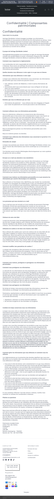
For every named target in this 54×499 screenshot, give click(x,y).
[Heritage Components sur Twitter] (8, 460)
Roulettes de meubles (32, 6)
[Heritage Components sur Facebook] (6, 460)
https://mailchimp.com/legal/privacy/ (14, 196)
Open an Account (50, 2)
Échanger (35, 13)
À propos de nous (32, 448)
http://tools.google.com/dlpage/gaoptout (31, 241)
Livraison (30, 453)
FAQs (29, 451)
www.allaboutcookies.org (10, 256)
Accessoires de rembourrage (27, 10)
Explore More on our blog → (12, 467)
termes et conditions (33, 455)
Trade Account (43, 2)
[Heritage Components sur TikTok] (13, 460)
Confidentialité (31, 457)
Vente (30, 13)
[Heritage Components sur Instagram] (3, 460)
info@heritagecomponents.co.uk (11, 457)
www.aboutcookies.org (28, 254)
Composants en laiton (22, 13)
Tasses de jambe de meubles (27, 8)
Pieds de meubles (21, 6)
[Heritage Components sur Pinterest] (11, 460)
